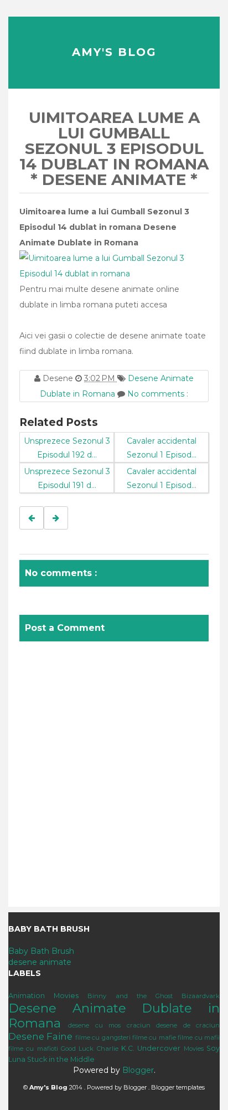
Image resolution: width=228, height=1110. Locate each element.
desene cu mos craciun (109, 1025)
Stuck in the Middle (61, 1059)
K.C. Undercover (150, 1048)
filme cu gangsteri (103, 1037)
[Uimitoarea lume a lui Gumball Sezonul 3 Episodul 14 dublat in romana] (114, 265)
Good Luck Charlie (89, 1048)
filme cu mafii (199, 1037)
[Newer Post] (31, 518)
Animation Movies (43, 995)
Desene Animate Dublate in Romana (114, 1015)
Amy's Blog (114, 52)
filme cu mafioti (33, 1048)
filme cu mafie (154, 1037)
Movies (194, 1048)
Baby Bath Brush (41, 951)
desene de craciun (188, 1025)
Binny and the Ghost (130, 996)
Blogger (138, 1070)
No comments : (157, 394)
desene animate (39, 962)
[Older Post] (56, 518)
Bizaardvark (201, 996)
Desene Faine (40, 1036)
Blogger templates (178, 1087)
